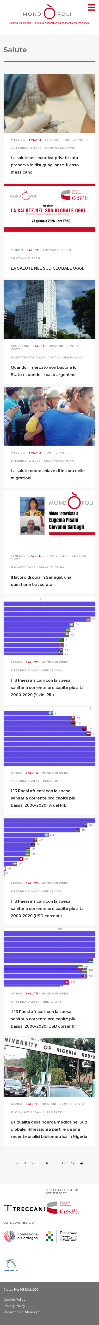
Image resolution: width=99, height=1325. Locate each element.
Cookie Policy (14, 1299)
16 (64, 1162)
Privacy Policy (14, 1306)
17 (73, 1162)
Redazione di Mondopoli (23, 1312)
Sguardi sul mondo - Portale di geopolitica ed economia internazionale (49, 23)
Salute (35, 139)
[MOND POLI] (49, 19)
